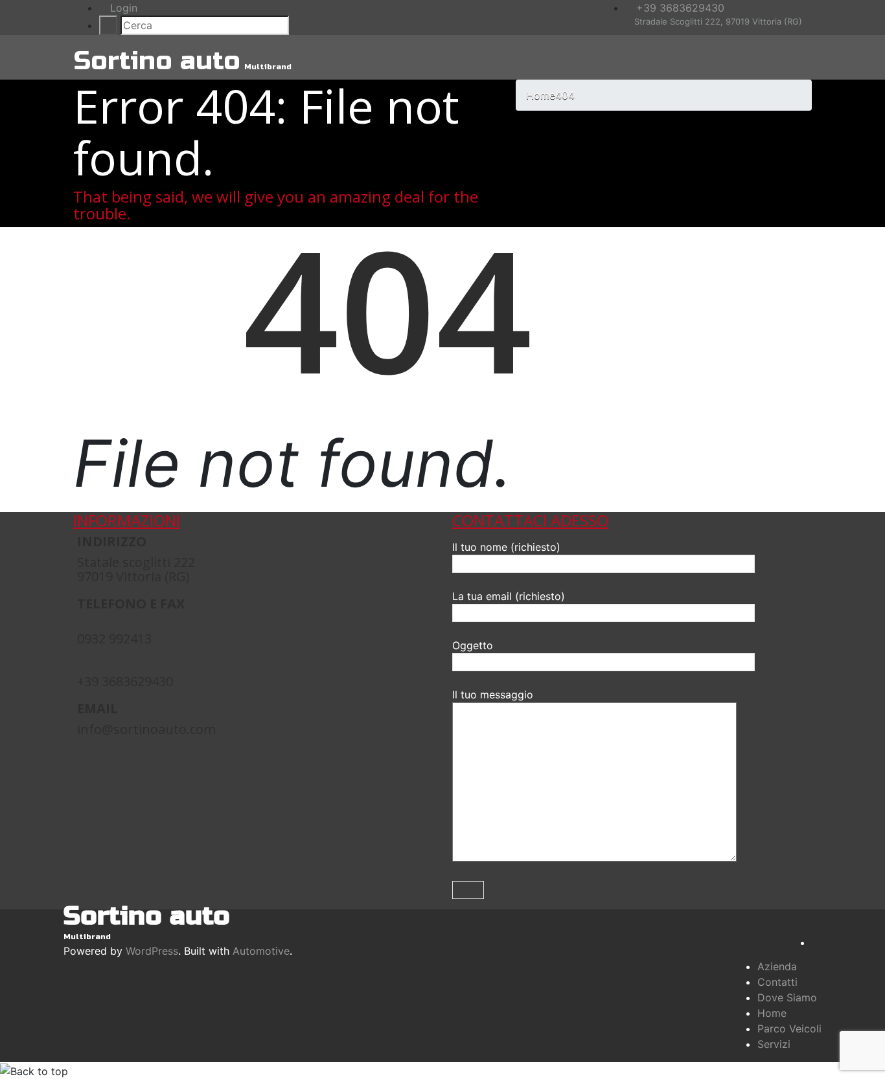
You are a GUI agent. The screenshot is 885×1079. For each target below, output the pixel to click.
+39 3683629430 (678, 7)
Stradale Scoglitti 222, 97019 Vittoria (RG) (717, 21)
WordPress (152, 950)
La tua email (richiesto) (508, 596)
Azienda (777, 966)
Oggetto (472, 645)
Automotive (261, 950)
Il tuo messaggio (492, 694)
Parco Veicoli (789, 1028)
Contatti (777, 981)
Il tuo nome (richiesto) (506, 546)
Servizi (773, 1044)
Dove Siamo (787, 997)
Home (772, 1013)
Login (122, 7)
